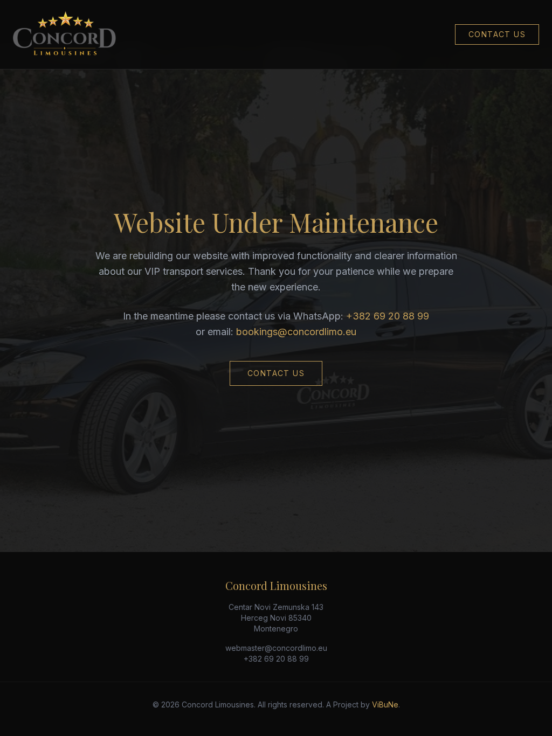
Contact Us (497, 34)
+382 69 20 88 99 (387, 316)
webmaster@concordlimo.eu (276, 647)
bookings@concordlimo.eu (296, 331)
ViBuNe (385, 704)
